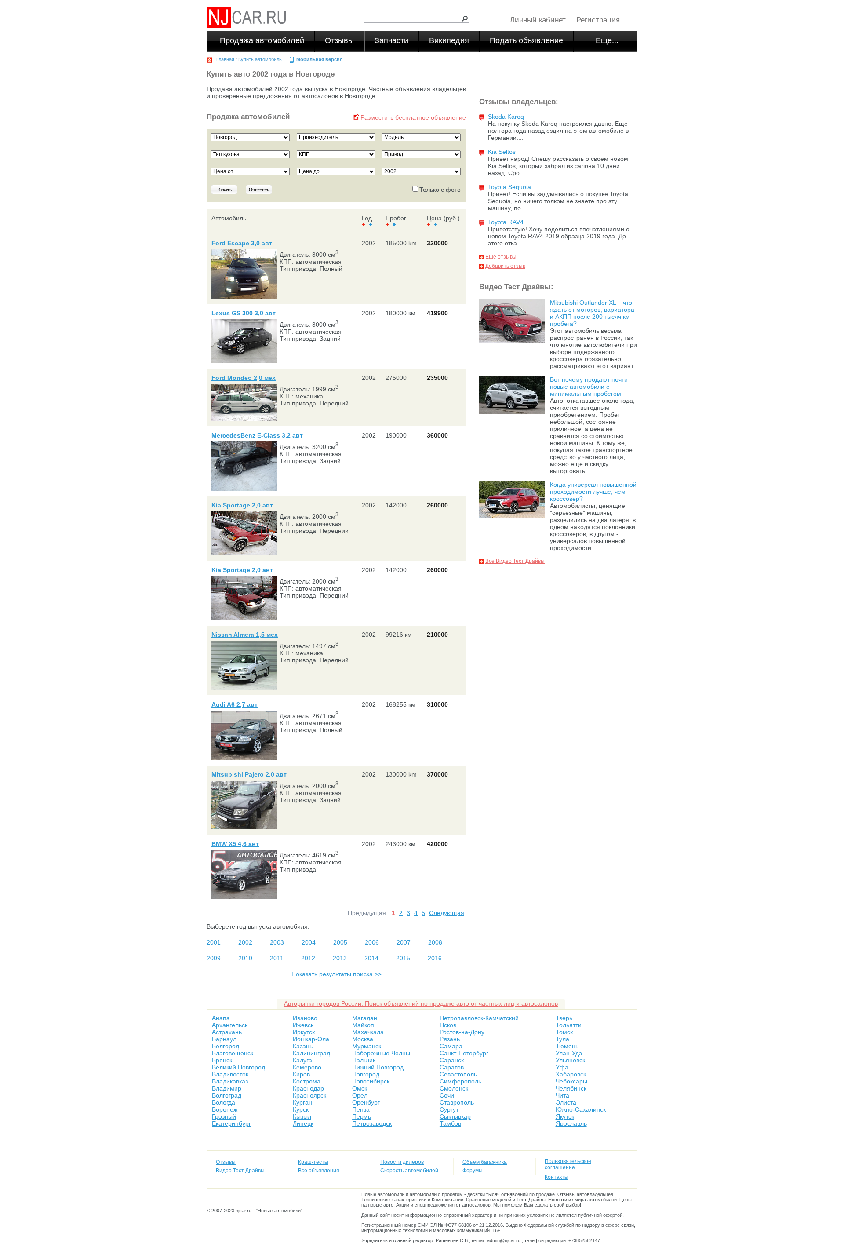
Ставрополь (457, 1102)
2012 (308, 958)
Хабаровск (571, 1074)
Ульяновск (570, 1060)
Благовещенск (232, 1053)
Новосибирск (370, 1081)
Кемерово (307, 1067)
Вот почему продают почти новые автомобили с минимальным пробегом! (589, 386)
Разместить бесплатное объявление (413, 117)
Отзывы (339, 40)
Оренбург (366, 1102)
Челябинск (571, 1088)
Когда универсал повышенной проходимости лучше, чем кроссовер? (593, 491)
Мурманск (366, 1046)
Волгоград (226, 1095)
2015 (403, 958)
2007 (404, 942)
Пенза (361, 1109)
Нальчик (363, 1060)
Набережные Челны (381, 1053)
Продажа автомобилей (262, 40)
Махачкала (368, 1032)
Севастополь (458, 1074)
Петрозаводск (372, 1123)
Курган (302, 1102)
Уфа (562, 1067)
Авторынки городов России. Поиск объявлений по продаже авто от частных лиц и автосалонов (421, 1003)
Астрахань (227, 1032)
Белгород (225, 1046)
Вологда (223, 1102)
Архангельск (229, 1025)
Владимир (226, 1088)
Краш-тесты (313, 1162)
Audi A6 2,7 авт (234, 704)
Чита (562, 1095)
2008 (435, 942)
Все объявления (318, 1170)
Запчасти (391, 40)
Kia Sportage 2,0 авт (242, 505)
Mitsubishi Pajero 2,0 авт (249, 774)
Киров (301, 1074)
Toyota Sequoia (509, 186)
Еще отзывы (501, 257)
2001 (214, 942)
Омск (359, 1088)
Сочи (447, 1095)
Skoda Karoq (506, 116)
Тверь (564, 1017)
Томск (564, 1032)
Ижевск (303, 1025)
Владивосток (230, 1074)
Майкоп (363, 1025)
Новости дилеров (402, 1162)
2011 (277, 958)
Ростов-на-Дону (462, 1032)
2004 (309, 942)
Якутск (565, 1116)
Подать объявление (526, 40)
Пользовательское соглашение (568, 1164)
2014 (371, 958)
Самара (451, 1046)
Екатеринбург (231, 1123)
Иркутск (304, 1032)
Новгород (365, 1074)
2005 (340, 942)
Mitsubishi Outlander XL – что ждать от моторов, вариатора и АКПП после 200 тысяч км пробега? (592, 313)
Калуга (302, 1060)
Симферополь (460, 1081)
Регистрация (598, 20)
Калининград (311, 1053)
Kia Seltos (502, 151)
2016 (435, 958)
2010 (245, 958)
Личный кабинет (538, 20)
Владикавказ (230, 1081)
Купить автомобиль (260, 59)
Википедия (449, 40)
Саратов (452, 1067)
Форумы (472, 1170)
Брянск (222, 1060)
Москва (362, 1039)
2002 (245, 942)
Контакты (556, 1177)
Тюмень (567, 1046)
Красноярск (309, 1095)
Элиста (566, 1102)
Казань (303, 1046)
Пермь (361, 1116)
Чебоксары (571, 1081)
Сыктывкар (455, 1116)
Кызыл (302, 1116)
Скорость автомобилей (409, 1170)
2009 (214, 958)
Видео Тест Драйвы (240, 1170)
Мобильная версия (319, 59)
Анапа (221, 1017)
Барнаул (224, 1039)
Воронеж (224, 1109)
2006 (372, 942)
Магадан (364, 1017)
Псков (448, 1025)
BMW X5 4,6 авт (235, 843)
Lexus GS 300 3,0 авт (243, 313)
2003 (277, 942)
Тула (562, 1039)
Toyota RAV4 (506, 222)
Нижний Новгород (378, 1067)
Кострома (306, 1081)
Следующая (446, 912)
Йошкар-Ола (311, 1039)
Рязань (450, 1039)
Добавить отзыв (505, 266)
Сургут (449, 1109)
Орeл (359, 1095)
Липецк (303, 1123)
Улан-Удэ (569, 1053)
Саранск (452, 1060)
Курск (301, 1109)
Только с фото (440, 189)
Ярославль (571, 1123)
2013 (340, 958)
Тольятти (569, 1025)
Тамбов (450, 1123)
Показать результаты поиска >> (336, 973)
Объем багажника (484, 1162)
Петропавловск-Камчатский (479, 1017)
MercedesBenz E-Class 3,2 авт (257, 435)
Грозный (224, 1116)
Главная (225, 59)
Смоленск (454, 1088)
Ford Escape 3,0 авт (241, 243)
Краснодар (308, 1088)
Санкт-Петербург (464, 1053)
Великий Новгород (238, 1067)
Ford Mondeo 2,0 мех (243, 377)
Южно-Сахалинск (581, 1109)
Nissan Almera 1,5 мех (244, 634)
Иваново (305, 1017)
